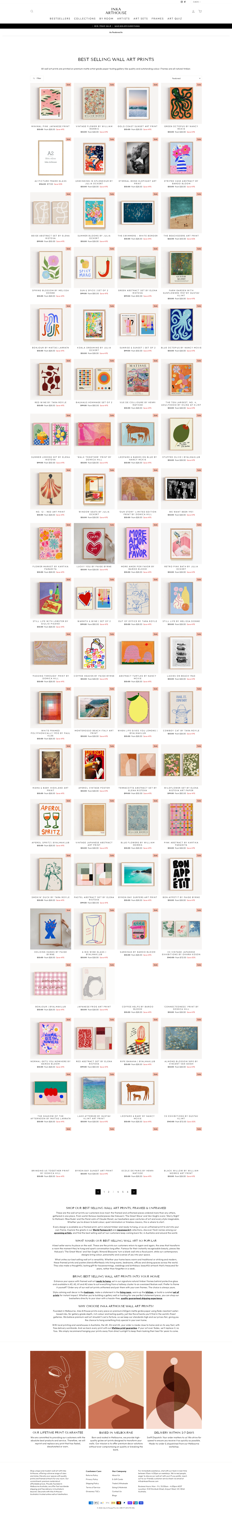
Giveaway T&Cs (93, 1491)
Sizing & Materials (119, 1487)
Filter (38, 78)
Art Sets (141, 18)
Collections (85, 18)
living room (125, 1292)
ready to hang (103, 1281)
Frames (158, 18)
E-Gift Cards (117, 1479)
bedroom (89, 1292)
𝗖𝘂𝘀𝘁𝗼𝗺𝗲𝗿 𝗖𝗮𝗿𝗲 (93, 1471)
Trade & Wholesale (120, 1483)
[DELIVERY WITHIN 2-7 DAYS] (174, 1390)
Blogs (114, 1495)
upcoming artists (63, 1233)
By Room (106, 18)
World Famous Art (102, 1229)
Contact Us (117, 1491)
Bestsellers (60, 18)
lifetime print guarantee (124, 1328)
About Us (116, 1475)
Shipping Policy (92, 1483)
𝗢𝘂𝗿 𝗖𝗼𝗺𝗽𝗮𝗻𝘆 (119, 1471)
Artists (123, 18)
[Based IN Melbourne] (116, 1390)
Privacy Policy (92, 1479)
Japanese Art (124, 1229)
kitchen (149, 1292)
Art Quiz (174, 18)
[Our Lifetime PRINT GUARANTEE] (58, 1390)
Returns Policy (92, 1475)
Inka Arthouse (116, 11)
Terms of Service (93, 1487)
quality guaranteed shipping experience (141, 1298)
